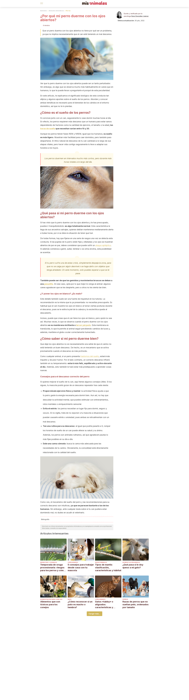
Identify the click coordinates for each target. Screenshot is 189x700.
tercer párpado (83, 325)
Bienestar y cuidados (48, 562)
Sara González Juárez (140, 16)
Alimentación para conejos (51, 599)
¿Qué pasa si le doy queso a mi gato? (132, 566)
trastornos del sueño (89, 356)
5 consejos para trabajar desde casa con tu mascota (81, 567)
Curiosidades (73, 562)
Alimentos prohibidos (131, 562)
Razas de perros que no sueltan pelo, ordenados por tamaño (135, 604)
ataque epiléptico (103, 245)
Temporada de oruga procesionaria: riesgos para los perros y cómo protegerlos (52, 567)
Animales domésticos (56, 11)
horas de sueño (47, 128)
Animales (43, 11)
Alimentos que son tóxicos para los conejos (50, 604)
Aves (69, 599)
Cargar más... (94, 614)
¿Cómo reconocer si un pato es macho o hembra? (80, 604)
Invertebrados (101, 562)
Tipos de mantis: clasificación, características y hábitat (108, 567)
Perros (68, 11)
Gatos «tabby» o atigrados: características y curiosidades (104, 604)
